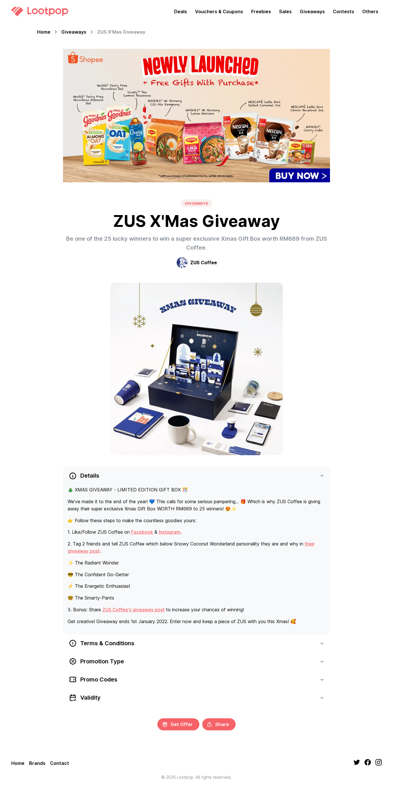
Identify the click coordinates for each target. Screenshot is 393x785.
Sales (285, 11)
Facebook (142, 532)
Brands (37, 763)
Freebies (261, 11)
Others (370, 11)
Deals (180, 11)
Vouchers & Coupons (219, 11)
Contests (343, 11)
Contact (59, 763)
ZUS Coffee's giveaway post (133, 609)
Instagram (169, 532)
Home (43, 32)
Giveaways (312, 11)
